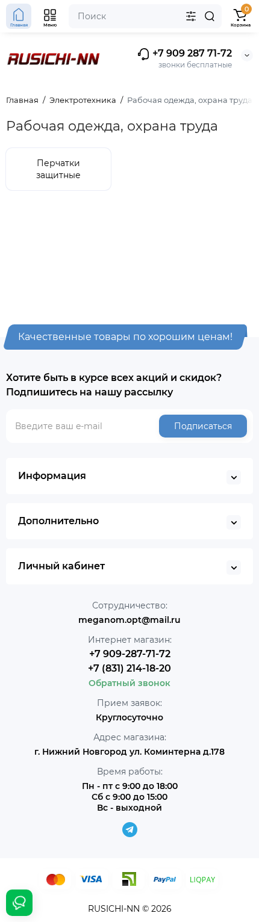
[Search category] (191, 16)
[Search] (209, 16)
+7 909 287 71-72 (191, 53)
